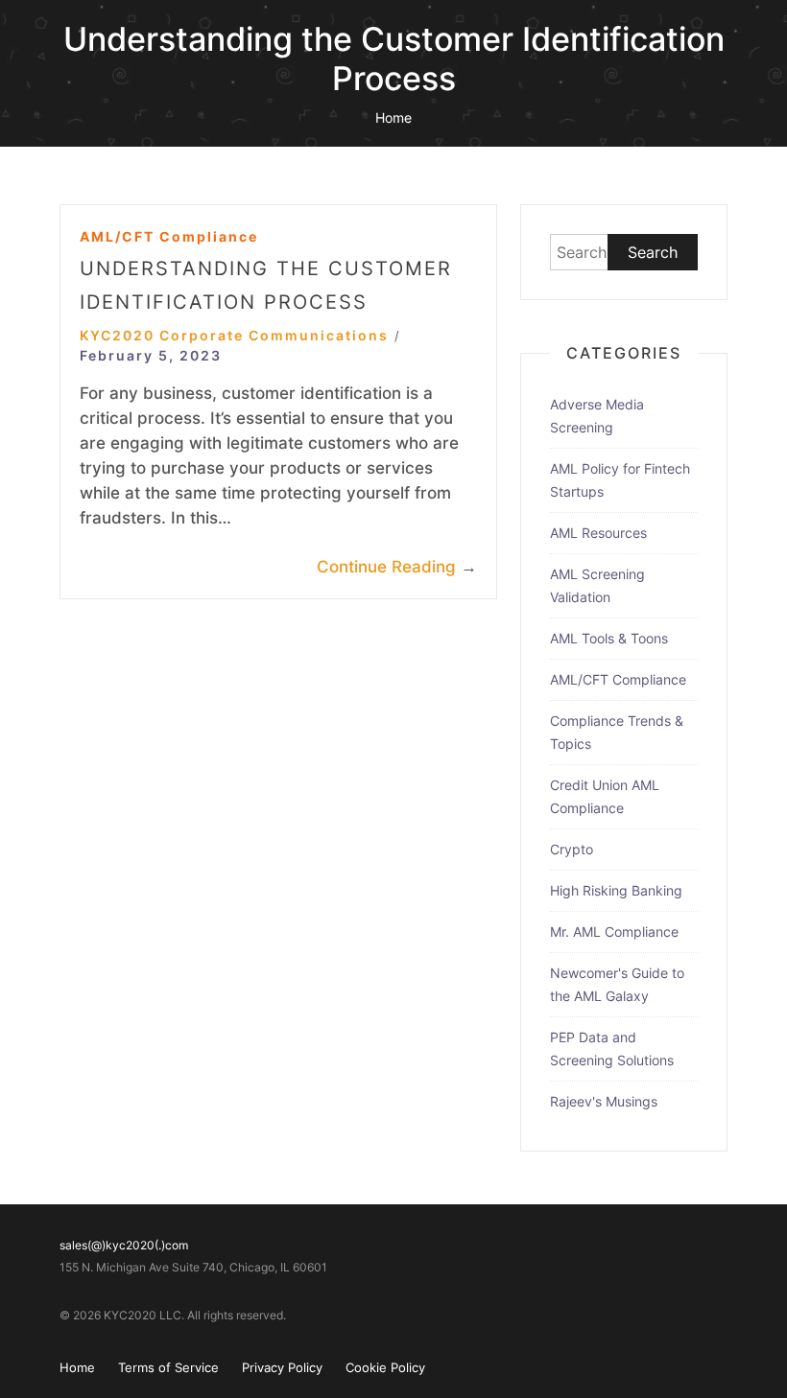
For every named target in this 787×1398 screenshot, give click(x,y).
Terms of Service (168, 1367)
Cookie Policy (385, 1367)
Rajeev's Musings (603, 1101)
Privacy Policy (282, 1367)
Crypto (571, 849)
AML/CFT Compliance (169, 236)
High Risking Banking (616, 890)
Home (393, 117)
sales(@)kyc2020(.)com (124, 1245)
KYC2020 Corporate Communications (234, 335)
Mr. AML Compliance (614, 931)
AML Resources (598, 532)
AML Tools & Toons (609, 638)
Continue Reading (397, 566)
